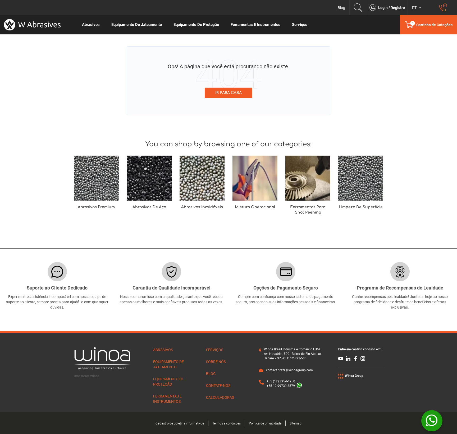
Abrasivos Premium (96, 207)
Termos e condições (226, 423)
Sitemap (295, 423)
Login (383, 8)
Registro (398, 8)
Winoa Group (354, 376)
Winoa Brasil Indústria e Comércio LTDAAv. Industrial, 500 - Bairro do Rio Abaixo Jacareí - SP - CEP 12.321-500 (292, 353)
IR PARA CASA (228, 93)
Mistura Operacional (255, 207)
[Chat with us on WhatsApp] (431, 420)
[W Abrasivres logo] (38, 24)
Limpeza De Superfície (361, 207)
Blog (341, 8)
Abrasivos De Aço (149, 207)
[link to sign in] (373, 7)
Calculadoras (220, 397)
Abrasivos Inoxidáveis (202, 207)
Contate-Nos (218, 385)
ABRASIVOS (163, 350)
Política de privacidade (265, 423)
